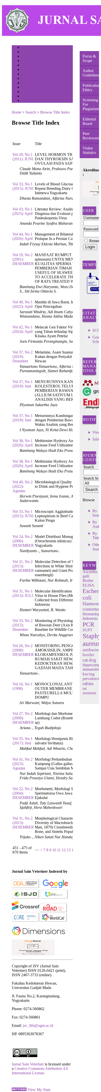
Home (25, 47)
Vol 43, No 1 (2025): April (23, 211)
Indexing (26, 96)
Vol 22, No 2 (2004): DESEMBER (23, 793)
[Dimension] (38, 938)
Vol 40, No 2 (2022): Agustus (23, 486)
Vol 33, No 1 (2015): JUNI (23, 186)
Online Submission (32, 87)
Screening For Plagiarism (91, 104)
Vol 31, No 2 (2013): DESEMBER (23, 566)
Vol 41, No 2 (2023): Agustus (23, 763)
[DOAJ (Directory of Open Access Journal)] (25, 887)
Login (25, 56)
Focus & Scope (89, 58)
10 (54, 850)
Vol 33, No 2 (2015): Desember (23, 625)
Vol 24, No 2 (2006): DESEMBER (23, 540)
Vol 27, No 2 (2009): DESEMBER (23, 717)
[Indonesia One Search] (54, 898)
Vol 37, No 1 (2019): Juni (23, 384)
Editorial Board (89, 121)
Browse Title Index (55, 112)
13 (69, 850)
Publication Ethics (91, 87)
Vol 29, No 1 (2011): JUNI (23, 156)
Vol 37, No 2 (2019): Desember (23, 356)
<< (37, 850)
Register (26, 61)
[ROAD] (53, 911)
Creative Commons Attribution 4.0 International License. (40, 1070)
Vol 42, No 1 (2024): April (23, 329)
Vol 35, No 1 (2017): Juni (23, 741)
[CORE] (25, 921)
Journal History (30, 92)
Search (25, 65)
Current (26, 70)
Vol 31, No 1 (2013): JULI (23, 593)
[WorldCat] (53, 921)
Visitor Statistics (89, 150)
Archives (26, 74)
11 (59, 850)
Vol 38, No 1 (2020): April (23, 443)
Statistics (27, 83)
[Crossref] (25, 911)
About (25, 52)
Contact (26, 101)
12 (64, 850)
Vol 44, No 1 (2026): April (23, 236)
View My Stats (38, 1090)
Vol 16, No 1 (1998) (23, 686)
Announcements (30, 78)
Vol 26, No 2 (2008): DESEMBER (23, 650)
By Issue (96, 513)
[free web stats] (19, 1090)
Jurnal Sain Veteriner (28, 1064)
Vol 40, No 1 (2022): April (23, 304)
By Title (95, 535)
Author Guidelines (91, 73)
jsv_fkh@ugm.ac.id (38, 1025)
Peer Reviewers (91, 136)
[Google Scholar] (55, 887)
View (96, 432)
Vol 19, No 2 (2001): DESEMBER (23, 259)
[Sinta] (33, 954)
